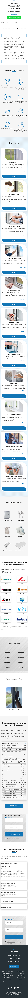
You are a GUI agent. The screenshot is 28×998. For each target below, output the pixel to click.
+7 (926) (14, 961)
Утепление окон (14, 383)
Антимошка (7, 662)
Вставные (7, 667)
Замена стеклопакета (14, 258)
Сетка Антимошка (20, 975)
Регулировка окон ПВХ (7, 747)
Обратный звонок (14, 14)
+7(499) (14, 9)
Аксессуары (20, 981)
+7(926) (14, 11)
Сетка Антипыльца (21, 977)
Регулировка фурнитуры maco (9, 795)
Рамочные (7, 652)
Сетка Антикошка (20, 973)
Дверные (20, 662)
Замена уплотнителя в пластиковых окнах (10, 787)
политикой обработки (11, 839)
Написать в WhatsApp (15, 17)
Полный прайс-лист (14, 805)
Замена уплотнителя (14, 226)
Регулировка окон (14, 194)
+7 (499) (14, 959)
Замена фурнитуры (14, 322)
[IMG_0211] (14, 697)
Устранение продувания (14, 354)
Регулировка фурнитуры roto (8, 793)
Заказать (14, 176)
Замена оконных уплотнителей (9, 782)
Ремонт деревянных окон (14, 446)
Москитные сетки (14, 162)
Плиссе (21, 667)
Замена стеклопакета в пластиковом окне (10, 777)
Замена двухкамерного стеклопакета (7, 762)
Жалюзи (20, 979)
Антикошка (21, 652)
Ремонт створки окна (14, 290)
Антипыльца (20, 657)
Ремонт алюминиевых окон (14, 476)
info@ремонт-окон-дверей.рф (14, 6)
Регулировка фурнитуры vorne (9, 791)
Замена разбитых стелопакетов (9, 784)
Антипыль (7, 657)
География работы (20, 983)
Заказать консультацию (14, 834)
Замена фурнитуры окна (7, 770)
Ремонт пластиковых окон (14, 414)
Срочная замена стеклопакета (9, 780)
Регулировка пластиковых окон (9, 745)
